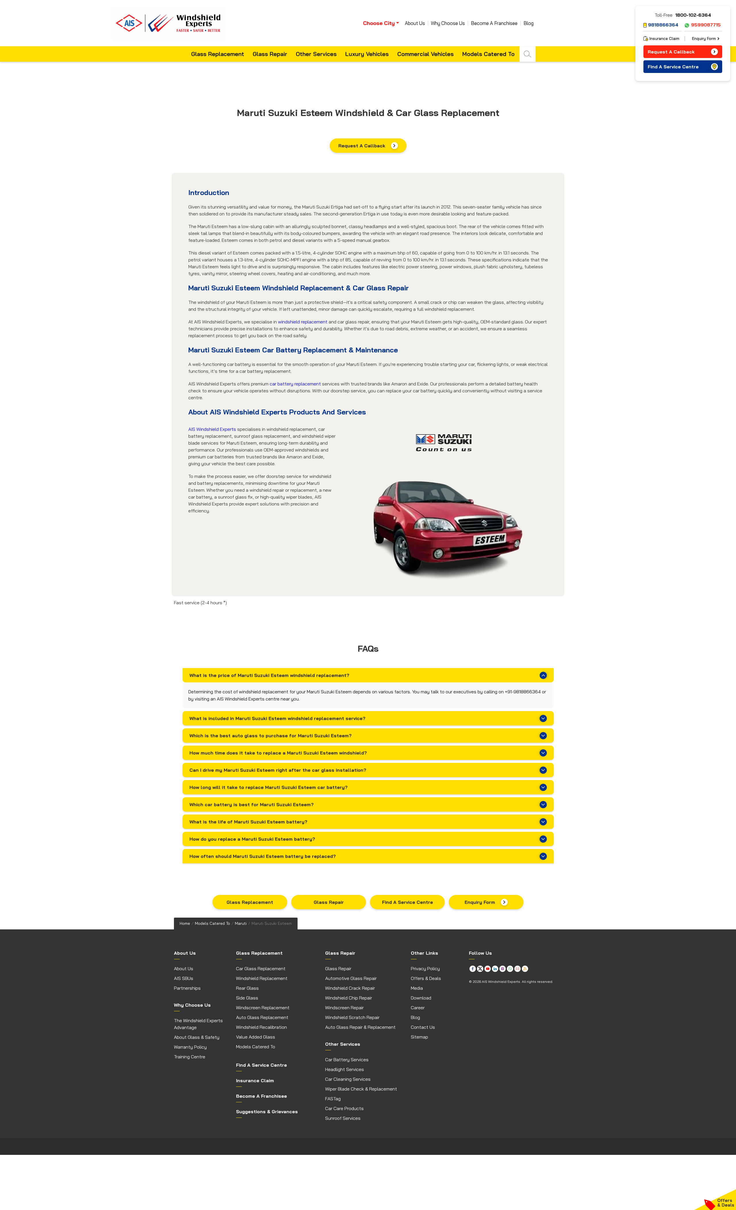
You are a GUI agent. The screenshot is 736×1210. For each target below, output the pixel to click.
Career (418, 1007)
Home (185, 923)
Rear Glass (247, 988)
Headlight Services (344, 1069)
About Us (415, 23)
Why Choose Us (448, 23)
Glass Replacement (217, 53)
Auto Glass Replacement (262, 1017)
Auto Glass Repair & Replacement (360, 1027)
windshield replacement (302, 322)
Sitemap (419, 1037)
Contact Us (423, 1027)
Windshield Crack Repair (350, 988)
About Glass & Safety (196, 1037)
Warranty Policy (190, 1047)
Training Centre (189, 1057)
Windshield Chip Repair (348, 998)
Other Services (316, 53)
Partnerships (187, 988)
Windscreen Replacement (263, 1007)
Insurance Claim (664, 38)
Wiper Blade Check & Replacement (361, 1089)
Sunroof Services (343, 1118)
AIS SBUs (183, 978)
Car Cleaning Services (348, 1079)
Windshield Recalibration (261, 1027)
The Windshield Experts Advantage (198, 1024)
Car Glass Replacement (260, 968)
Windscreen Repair (344, 1007)
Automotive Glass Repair (351, 978)
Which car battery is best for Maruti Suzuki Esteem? (251, 804)
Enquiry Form (480, 902)
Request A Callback (361, 145)
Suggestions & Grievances (267, 1111)
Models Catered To (488, 53)
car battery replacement (295, 384)
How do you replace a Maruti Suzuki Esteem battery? (252, 839)
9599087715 (706, 25)
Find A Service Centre (407, 902)
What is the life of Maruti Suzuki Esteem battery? (248, 822)
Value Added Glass (255, 1037)
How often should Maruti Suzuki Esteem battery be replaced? (262, 856)
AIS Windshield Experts (212, 429)
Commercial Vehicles (425, 53)
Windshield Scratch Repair (352, 1017)
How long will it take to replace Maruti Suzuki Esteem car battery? (268, 787)
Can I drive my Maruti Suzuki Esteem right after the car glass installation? (277, 770)
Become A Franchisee (494, 23)
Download (421, 998)
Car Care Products (344, 1108)
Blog (529, 23)
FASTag (333, 1098)
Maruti (241, 923)
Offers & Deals (426, 978)
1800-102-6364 (693, 15)
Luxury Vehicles (367, 53)
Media (417, 988)
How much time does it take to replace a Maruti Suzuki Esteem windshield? (278, 753)
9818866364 (663, 25)
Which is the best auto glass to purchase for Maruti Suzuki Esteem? (270, 735)
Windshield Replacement (262, 978)
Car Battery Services (347, 1059)
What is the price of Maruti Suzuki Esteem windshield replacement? (269, 675)
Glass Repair (270, 53)
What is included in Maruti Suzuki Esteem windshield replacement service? (277, 718)
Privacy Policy (425, 968)
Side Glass (247, 998)
